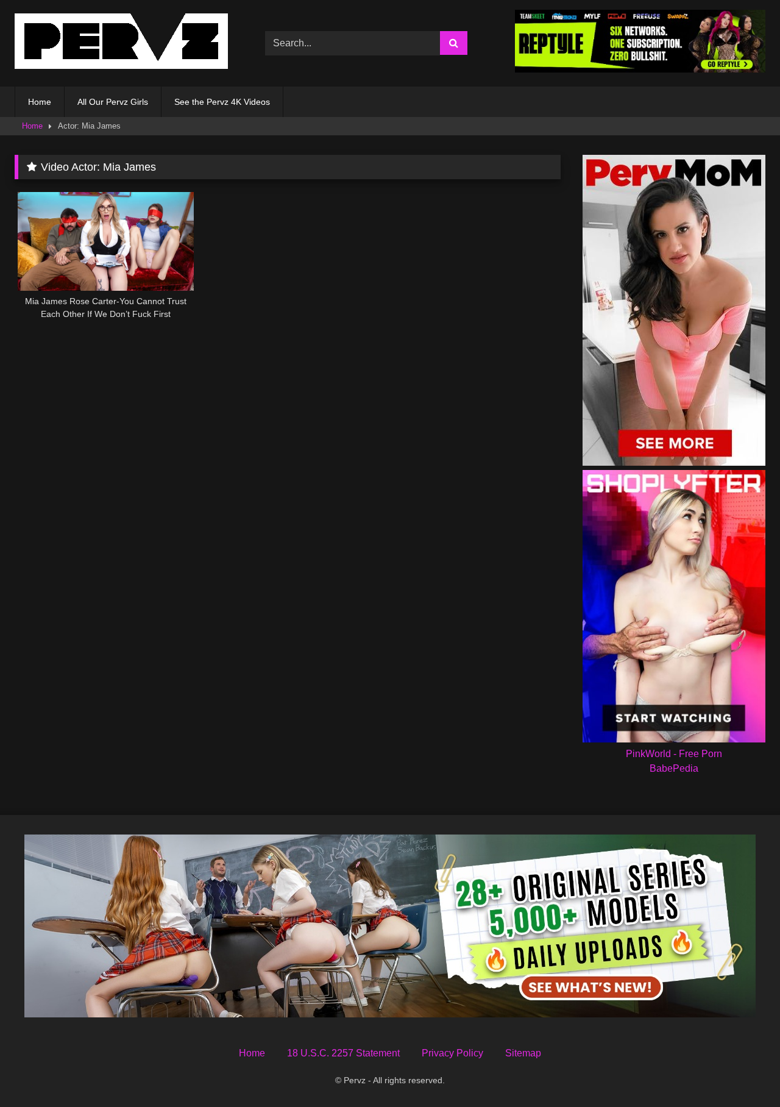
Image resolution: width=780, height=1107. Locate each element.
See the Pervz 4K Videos (222, 102)
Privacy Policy (452, 1053)
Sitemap (523, 1053)
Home (39, 102)
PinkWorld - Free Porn (674, 754)
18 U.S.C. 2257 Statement (343, 1053)
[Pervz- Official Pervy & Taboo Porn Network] (121, 43)
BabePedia (674, 768)
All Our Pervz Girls (112, 102)
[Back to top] (742, 1071)
